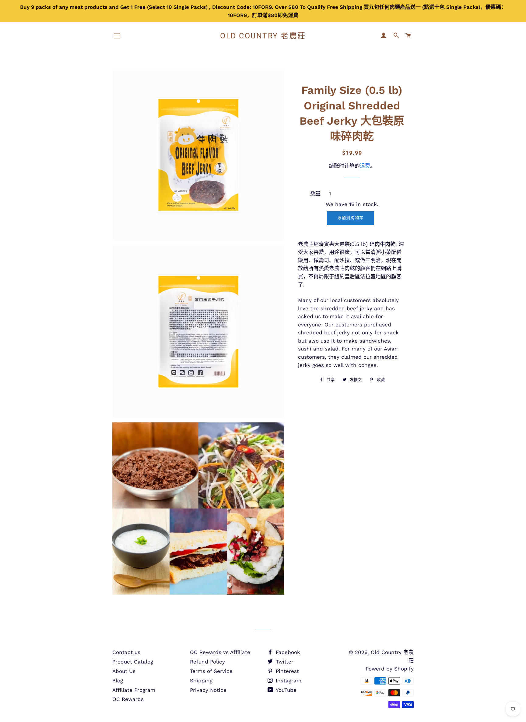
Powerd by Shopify (390, 669)
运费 (365, 166)
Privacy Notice (208, 690)
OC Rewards (128, 699)
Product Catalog (132, 662)
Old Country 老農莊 (263, 35)
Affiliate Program (133, 690)
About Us (123, 671)
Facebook (287, 652)
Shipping (201, 681)
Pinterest (286, 671)
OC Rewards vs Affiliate (220, 652)
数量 (315, 193)
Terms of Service (211, 671)
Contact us (126, 652)
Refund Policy (207, 662)
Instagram (287, 681)
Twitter (283, 662)
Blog (117, 681)
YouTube (285, 690)
